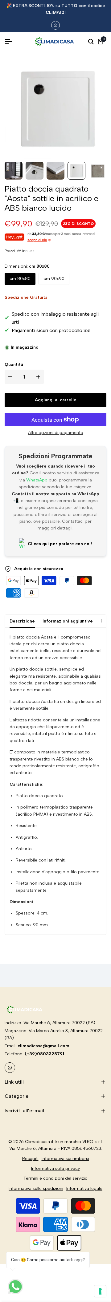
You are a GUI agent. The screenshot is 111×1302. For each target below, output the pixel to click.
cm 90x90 (53, 278)
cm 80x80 (20, 278)
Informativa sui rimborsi (65, 1158)
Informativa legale (84, 1188)
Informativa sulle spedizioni (36, 1188)
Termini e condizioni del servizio (55, 1178)
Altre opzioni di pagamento (55, 432)
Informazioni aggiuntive (68, 621)
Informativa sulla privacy (55, 1168)
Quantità (14, 364)
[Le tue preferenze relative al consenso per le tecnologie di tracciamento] (100, 1291)
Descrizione (22, 621)
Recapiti (30, 1158)
